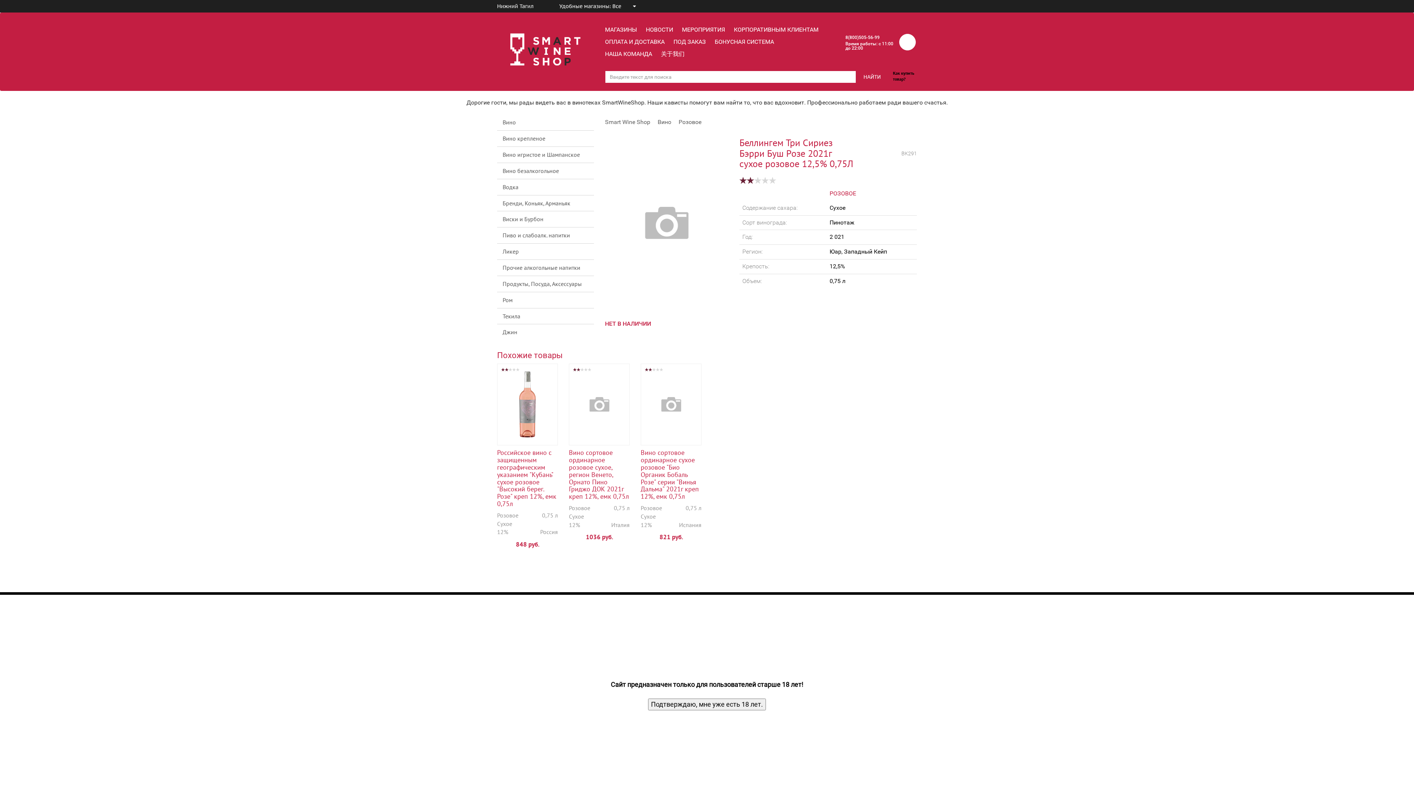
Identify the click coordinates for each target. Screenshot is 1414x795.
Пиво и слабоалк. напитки (536, 235)
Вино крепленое (524, 138)
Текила (511, 316)
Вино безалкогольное (531, 170)
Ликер (511, 251)
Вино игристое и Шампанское (541, 154)
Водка (510, 187)
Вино (509, 122)
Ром (508, 300)
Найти (872, 77)
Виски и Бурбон (523, 219)
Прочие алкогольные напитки (541, 267)
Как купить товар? (903, 76)
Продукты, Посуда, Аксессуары (542, 283)
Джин (510, 332)
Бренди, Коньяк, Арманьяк (536, 203)
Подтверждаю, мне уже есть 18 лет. (707, 704)
